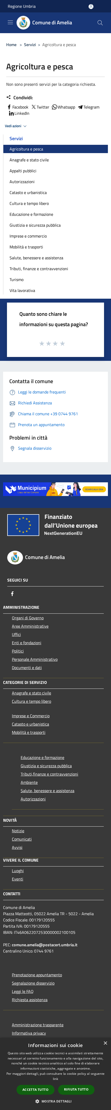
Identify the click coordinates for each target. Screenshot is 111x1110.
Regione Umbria (22, 6)
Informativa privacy (29, 1033)
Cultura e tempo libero (29, 203)
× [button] (105, 1043)
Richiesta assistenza (29, 1000)
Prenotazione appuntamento (37, 975)
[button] (55, 1101)
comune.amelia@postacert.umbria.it (44, 945)
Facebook (20, 107)
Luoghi (18, 871)
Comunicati (22, 839)
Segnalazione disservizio (33, 983)
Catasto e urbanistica (28, 192)
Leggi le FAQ (23, 991)
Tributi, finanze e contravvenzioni (39, 269)
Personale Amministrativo (35, 659)
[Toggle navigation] (10, 22)
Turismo (16, 279)
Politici (18, 651)
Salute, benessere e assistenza (36, 258)
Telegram (91, 107)
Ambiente (29, 782)
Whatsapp (66, 107)
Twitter (43, 107)
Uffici (16, 634)
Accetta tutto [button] (35, 1089)
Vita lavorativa (22, 290)
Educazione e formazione (31, 214)
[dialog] (55, 1074)
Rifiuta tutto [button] (76, 1089)
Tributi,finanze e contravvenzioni (49, 774)
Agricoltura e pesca (26, 149)
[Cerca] (100, 23)
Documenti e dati (27, 667)
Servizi (30, 44)
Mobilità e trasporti (26, 247)
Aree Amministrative (30, 626)
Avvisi (17, 847)
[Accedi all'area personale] (91, 7)
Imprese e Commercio (31, 716)
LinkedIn (21, 113)
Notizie (18, 831)
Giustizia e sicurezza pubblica (35, 225)
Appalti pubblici (23, 171)
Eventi (17, 879)
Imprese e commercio (28, 236)
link (55, 1079)
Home (11, 44)
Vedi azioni (13, 126)
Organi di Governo (28, 618)
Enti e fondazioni (26, 643)
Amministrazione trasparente (38, 1025)
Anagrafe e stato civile (29, 160)
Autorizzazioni (22, 181)
